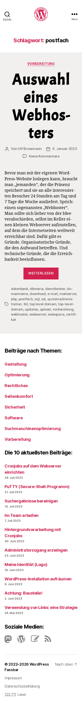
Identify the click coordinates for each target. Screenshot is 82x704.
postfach (26, 299)
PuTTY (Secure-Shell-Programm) (37, 486)
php (14, 299)
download (38, 294)
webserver (37, 314)
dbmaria (36, 289)
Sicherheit (15, 407)
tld (25, 304)
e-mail (52, 294)
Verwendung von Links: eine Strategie (41, 607)
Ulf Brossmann (30, 148)
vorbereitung (63, 309)
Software (14, 417)
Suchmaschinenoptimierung (33, 428)
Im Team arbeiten (21, 515)
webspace (56, 314)
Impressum (13, 678)
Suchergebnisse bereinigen (31, 501)
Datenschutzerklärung (22, 686)
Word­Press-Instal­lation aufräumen (38, 578)
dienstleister (55, 289)
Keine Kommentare (44, 156)
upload (45, 309)
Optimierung (17, 374)
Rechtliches (16, 385)
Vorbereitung (41, 64)
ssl (43, 299)
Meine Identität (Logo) (26, 564)
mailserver (67, 294)
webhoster (19, 314)
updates (31, 309)
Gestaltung (15, 364)
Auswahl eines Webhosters (41, 106)
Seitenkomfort (19, 396)
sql (37, 299)
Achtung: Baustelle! (23, 593)
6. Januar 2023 (64, 148)
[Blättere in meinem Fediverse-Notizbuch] (32, 640)
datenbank (19, 289)
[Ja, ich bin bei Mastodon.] (8, 640)
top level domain (42, 304)
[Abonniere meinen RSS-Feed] (45, 640)
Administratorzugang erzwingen (36, 550)
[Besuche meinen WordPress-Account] (19, 640)
